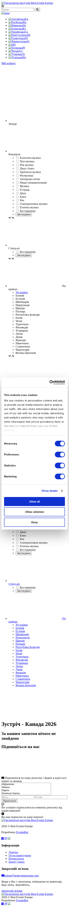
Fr (28, 41)
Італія (19, 650)
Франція (21, 672)
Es (24, 28)
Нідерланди (23, 637)
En (26, 19)
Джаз (23, 532)
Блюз (23, 535)
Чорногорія (22, 682)
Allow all (34, 501)
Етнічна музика (29, 546)
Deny (34, 522)
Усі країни (22, 292)
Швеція (20, 640)
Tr (23, 54)
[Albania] (26, 787)
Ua (26, 31)
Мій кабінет (8, 63)
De (24, 25)
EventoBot (22, 832)
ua (8, 13)
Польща (20, 643)
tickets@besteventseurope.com (21, 875)
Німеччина (22, 675)
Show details (50, 490)
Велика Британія (26, 685)
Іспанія (20, 627)
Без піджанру (28, 549)
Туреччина (22, 656)
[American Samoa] (26, 793)
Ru (24, 22)
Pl (24, 47)
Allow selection (34, 511)
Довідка (13, 852)
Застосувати (23, 214)
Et (14, 44)
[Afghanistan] (26, 784)
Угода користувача (19, 855)
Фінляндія (22, 659)
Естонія (20, 631)
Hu (24, 57)
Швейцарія (22, 634)
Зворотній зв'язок (11, 890)
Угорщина (22, 662)
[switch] (60, 454)
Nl (26, 38)
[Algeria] (26, 790)
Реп (22, 539)
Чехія (19, 653)
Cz (21, 50)
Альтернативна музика (33, 542)
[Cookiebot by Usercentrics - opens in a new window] (49, 382)
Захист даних (16, 861)
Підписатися (9, 801)
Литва (19, 666)
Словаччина (23, 678)
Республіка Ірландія (27, 647)
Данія (19, 669)
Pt (29, 34)
